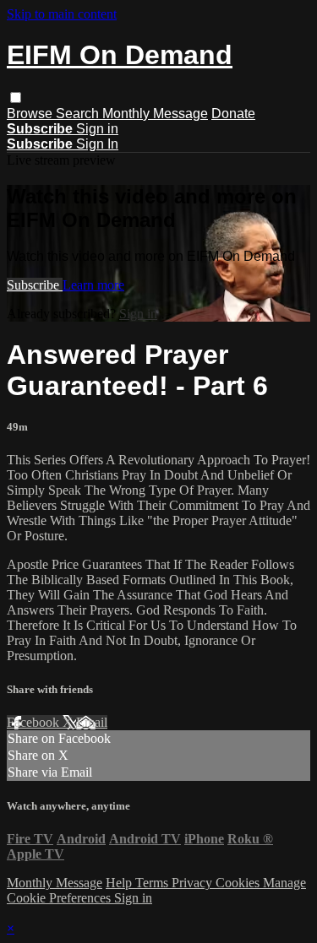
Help (120, 882)
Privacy (194, 882)
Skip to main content (62, 14)
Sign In (97, 144)
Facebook (35, 722)
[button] (15, 97)
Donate (233, 113)
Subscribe (35, 285)
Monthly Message (155, 113)
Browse (31, 113)
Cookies (239, 882)
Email (91, 722)
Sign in (97, 129)
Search (79, 113)
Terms (153, 882)
